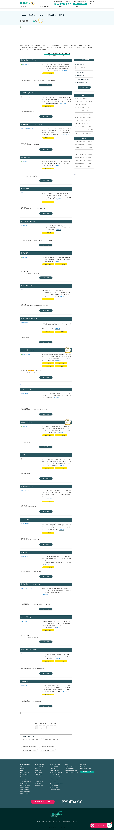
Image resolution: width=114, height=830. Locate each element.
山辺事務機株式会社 (27, 519)
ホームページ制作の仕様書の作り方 (82, 120)
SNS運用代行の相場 (54, 785)
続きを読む (64, 70)
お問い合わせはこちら (43, 801)
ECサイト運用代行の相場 (55, 789)
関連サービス (67, 764)
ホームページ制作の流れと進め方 (82, 107)
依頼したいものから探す (24, 772)
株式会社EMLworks (27, 285)
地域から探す (22, 766)
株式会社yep (25, 188)
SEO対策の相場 (53, 781)
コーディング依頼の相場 (55, 776)
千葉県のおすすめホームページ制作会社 (83, 154)
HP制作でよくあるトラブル (40, 781)
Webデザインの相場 (54, 787)
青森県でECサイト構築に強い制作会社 (47, 750)
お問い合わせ (74, 821)
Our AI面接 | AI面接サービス (70, 766)
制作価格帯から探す (24, 774)
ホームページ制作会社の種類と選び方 (83, 114)
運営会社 (43, 821)
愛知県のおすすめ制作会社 (25, 791)
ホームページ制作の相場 (55, 764)
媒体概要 (38, 821)
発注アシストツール (64, 6)
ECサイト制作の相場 (54, 766)
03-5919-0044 (64, 4)
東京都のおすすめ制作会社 (25, 776)
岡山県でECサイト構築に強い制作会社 (29, 750)
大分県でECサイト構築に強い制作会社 (29, 746)
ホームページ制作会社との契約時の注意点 (84, 129)
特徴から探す (22, 768)
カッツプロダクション (28, 617)
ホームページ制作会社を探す (25, 764)
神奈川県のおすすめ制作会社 (25, 781)
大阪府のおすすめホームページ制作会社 (83, 144)
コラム (91, 6)
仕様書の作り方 (38, 776)
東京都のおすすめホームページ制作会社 (83, 141)
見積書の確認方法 (38, 774)
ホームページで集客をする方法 (81, 123)
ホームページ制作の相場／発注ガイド (43, 6)
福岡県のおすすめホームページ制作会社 (83, 166)
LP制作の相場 (52, 768)
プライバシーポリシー (57, 821)
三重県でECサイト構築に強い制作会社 (47, 746)
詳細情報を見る (46, 84)
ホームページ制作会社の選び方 (81, 104)
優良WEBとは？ (83, 764)
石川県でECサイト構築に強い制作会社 (47, 742)
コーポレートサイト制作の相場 (56, 772)
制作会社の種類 (38, 770)
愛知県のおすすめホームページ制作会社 (83, 163)
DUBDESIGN (25, 681)
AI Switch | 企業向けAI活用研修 (71, 770)
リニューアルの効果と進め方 (40, 766)
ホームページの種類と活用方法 (81, 110)
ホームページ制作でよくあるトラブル (83, 126)
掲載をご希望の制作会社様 (85, 768)
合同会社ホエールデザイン (30, 649)
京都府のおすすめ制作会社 (25, 789)
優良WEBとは (79, 6)
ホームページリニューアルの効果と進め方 (84, 101)
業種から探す (22, 770)
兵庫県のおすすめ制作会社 (25, 787)
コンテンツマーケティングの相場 (56, 783)
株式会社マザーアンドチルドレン (32, 124)
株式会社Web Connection (29, 318)
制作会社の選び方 (38, 768)
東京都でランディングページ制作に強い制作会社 (31, 739)
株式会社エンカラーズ (28, 60)
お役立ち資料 (83, 766)
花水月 (23, 455)
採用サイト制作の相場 (54, 770)
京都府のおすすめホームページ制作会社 (83, 160)
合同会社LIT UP (26, 552)
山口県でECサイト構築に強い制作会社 (29, 742)
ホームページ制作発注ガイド (40, 764)
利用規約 (49, 821)
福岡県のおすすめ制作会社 (25, 793)
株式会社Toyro (25, 253)
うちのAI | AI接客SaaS (69, 768)
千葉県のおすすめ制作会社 (25, 785)
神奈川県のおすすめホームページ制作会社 (84, 147)
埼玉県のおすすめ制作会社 (25, 783)
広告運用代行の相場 (54, 779)
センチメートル (26, 389)
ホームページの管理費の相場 (55, 774)
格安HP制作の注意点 (39, 785)
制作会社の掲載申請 (66, 821)
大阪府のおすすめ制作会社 (25, 779)
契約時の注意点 (38, 783)
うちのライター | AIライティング (71, 772)
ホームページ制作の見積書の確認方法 (83, 117)
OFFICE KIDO (25, 157)
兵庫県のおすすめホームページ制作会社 (83, 157)
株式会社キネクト (27, 486)
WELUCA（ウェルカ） (28, 93)
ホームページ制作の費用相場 (81, 98)
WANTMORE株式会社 (28, 221)
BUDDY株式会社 (26, 422)
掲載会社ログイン (88, 771)
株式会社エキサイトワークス (31, 584)
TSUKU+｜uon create (27, 350)
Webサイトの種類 (38, 772)
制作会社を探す (23, 6)
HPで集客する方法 (38, 779)
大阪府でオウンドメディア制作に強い (51, 739)
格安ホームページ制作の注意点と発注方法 (84, 133)
